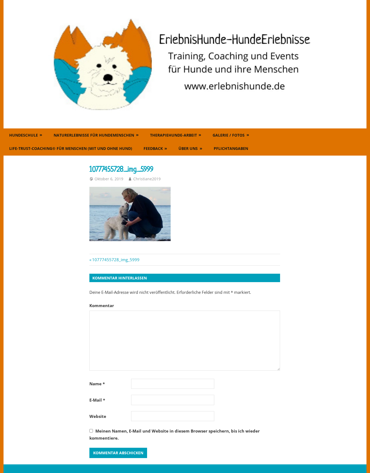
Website (97, 416)
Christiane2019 (147, 178)
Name (97, 383)
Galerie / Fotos (229, 135)
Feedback (153, 148)
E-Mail (97, 400)
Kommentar (101, 305)
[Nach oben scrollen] (360, 463)
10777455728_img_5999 (115, 259)
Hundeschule (23, 135)
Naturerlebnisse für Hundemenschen (94, 135)
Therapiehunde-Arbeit (173, 135)
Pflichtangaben (231, 148)
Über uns (188, 148)
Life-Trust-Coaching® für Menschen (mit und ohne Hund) (70, 148)
